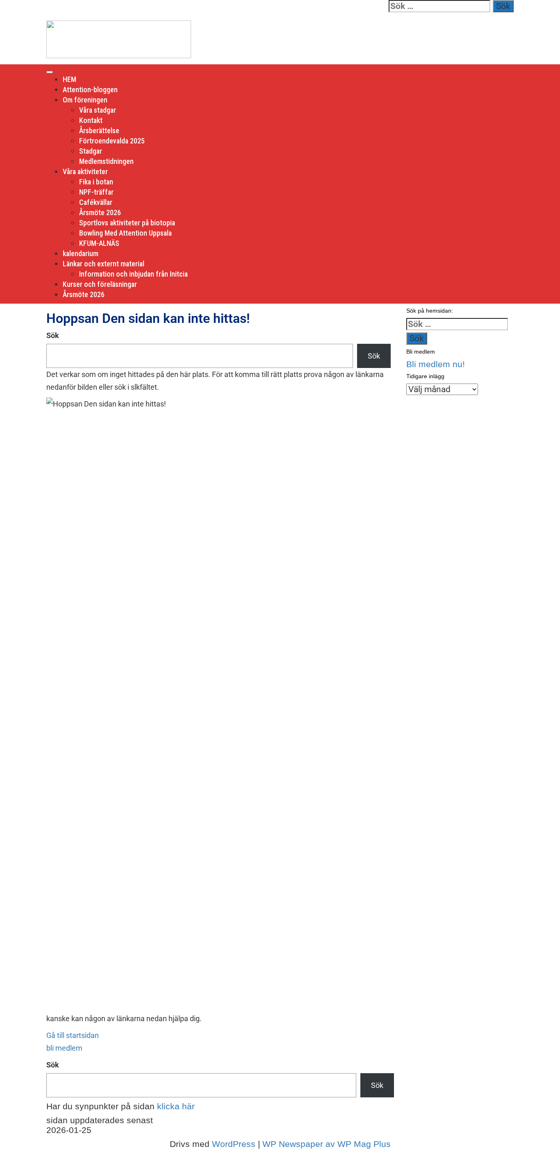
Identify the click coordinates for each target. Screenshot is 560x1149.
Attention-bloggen (90, 89)
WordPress (233, 1144)
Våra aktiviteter (85, 171)
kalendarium (80, 253)
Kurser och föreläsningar (100, 284)
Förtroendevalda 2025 (112, 140)
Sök (52, 335)
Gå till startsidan (72, 1035)
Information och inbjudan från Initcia (133, 274)
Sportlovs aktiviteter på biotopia (127, 222)
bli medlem (64, 1048)
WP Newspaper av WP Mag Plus (326, 1144)
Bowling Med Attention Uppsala (125, 233)
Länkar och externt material (103, 263)
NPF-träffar (96, 192)
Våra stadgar (97, 110)
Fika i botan (96, 181)
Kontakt (90, 120)
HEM (69, 79)
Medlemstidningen (106, 161)
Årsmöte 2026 (100, 212)
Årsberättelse (99, 130)
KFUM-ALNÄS (99, 243)
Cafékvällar (95, 202)
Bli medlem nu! (435, 364)
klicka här (176, 1106)
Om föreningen (85, 99)
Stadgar (90, 151)
